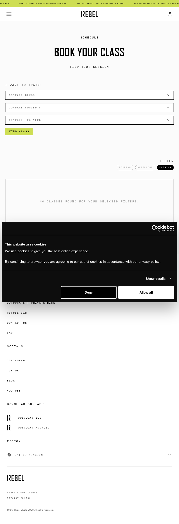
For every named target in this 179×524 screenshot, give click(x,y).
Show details (155, 278)
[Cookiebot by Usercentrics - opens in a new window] (155, 228)
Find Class (19, 131)
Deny (89, 292)
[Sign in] (170, 14)
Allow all (146, 292)
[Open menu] (9, 14)
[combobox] (89, 95)
